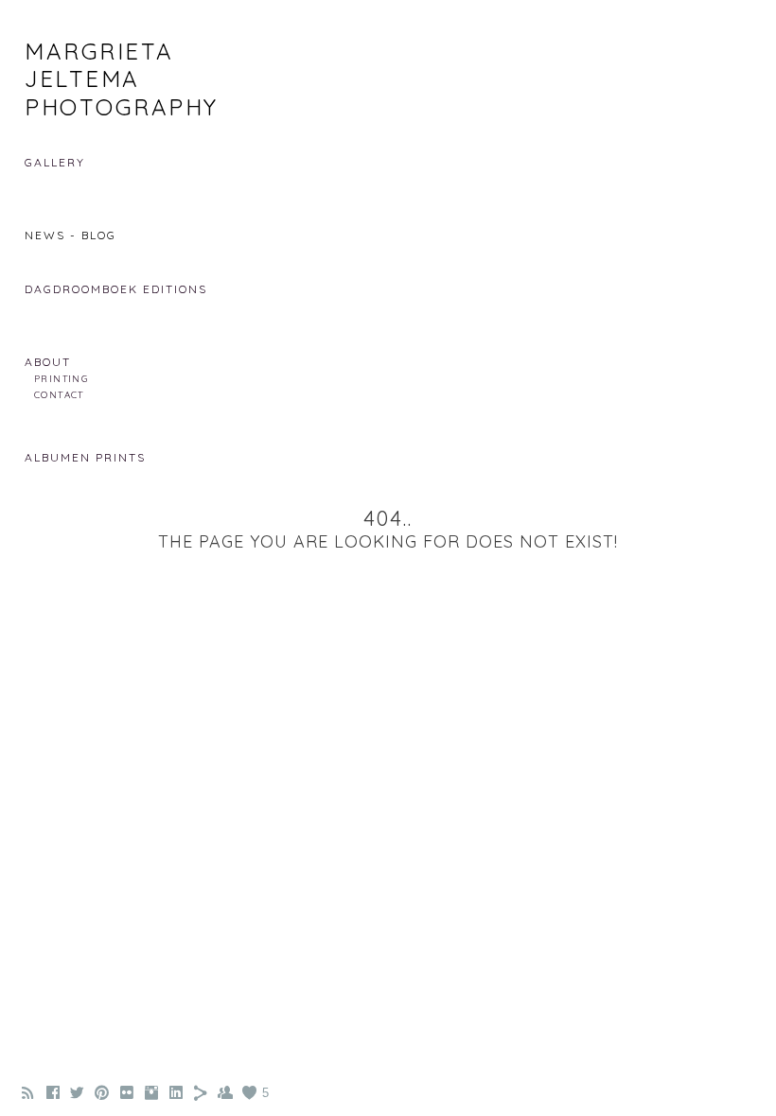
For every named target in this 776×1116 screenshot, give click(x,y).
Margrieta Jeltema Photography (122, 79)
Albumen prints (85, 457)
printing (61, 378)
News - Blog (70, 235)
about (48, 362)
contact (59, 394)
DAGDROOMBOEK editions (116, 289)
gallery (55, 162)
